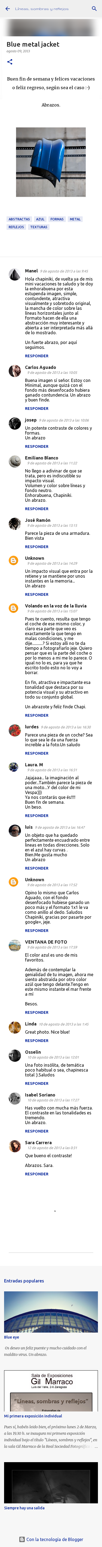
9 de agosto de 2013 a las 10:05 (52, 372)
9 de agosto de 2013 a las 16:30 (66, 727)
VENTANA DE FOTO (46, 942)
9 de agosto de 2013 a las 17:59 (52, 947)
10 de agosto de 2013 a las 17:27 (53, 1100)
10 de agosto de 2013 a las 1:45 (63, 1024)
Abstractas (19, 219)
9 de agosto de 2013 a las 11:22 (52, 463)
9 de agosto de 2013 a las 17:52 (52, 885)
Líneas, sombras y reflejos (42, 9)
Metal (75, 219)
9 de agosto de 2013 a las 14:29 (52, 563)
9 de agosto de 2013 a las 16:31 (52, 770)
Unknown (34, 558)
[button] (10, 62)
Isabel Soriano (40, 1094)
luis (29, 827)
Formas (57, 219)
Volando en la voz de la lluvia (55, 605)
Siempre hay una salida (24, 1508)
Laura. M (34, 764)
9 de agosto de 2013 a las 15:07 (52, 611)
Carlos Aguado (40, 367)
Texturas (38, 227)
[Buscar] (94, 8)
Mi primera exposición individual (33, 1416)
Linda (30, 1023)
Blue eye (11, 1337)
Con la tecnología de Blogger (54, 1539)
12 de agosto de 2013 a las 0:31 (52, 1148)
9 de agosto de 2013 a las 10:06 (64, 420)
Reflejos (16, 227)
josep (31, 419)
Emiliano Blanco (41, 457)
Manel (31, 270)
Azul (40, 219)
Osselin (33, 1052)
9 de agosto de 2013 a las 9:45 (64, 271)
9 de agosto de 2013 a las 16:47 (60, 827)
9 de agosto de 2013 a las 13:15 (52, 525)
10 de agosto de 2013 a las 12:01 (53, 1057)
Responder (36, 356)
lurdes (32, 726)
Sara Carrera (38, 1142)
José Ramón (37, 520)
